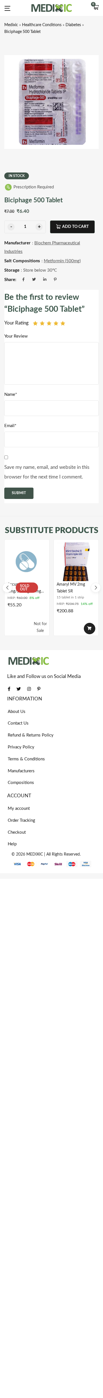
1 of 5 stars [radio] (35, 323)
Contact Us (18, 723)
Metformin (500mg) (62, 261)
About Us (16, 712)
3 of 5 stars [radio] (49, 323)
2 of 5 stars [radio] (42, 323)
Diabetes (73, 25)
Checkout (17, 832)
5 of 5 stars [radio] (62, 323)
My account (19, 808)
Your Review (16, 336)
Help (12, 844)
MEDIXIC (34, 854)
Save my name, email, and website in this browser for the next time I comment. (46, 472)
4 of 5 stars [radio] (56, 323)
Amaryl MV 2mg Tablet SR (71, 587)
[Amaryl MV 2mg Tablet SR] (76, 561)
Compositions (21, 783)
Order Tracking (21, 820)
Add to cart (75, 227)
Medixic (11, 25)
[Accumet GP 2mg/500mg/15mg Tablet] (26, 561)
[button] (96, 8)
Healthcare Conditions (42, 25)
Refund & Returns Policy (31, 735)
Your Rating (16, 323)
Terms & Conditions (26, 759)
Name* (10, 394)
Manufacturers (21, 771)
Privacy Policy (21, 747)
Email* (10, 426)
